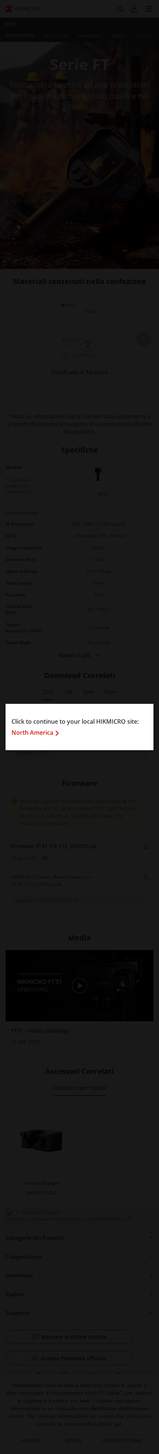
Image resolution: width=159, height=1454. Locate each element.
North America (32, 732)
